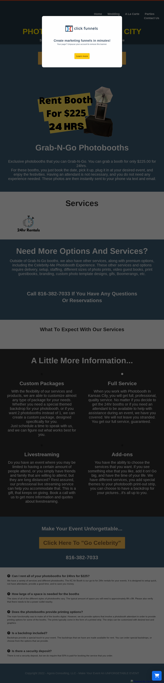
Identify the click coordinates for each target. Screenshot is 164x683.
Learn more (82, 56)
